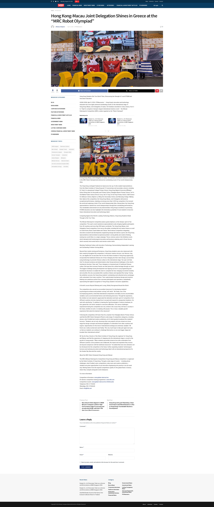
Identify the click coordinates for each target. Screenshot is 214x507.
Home (69, 5)
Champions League (57, 152)
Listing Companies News (58, 128)
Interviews (110, 5)
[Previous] (105, 131)
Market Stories (55, 160)
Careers (156, 1)
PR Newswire (143, 5)
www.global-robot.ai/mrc (101, 377)
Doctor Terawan (56, 155)
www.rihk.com (110, 379)
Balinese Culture (65, 146)
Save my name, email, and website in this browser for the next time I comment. (102, 462)
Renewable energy (56, 166)
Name (82, 447)
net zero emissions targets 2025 (60, 163)
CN (77, 1)
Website (110, 454)
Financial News (77, 5)
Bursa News (54, 105)
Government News (57, 121)
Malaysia (63, 158)
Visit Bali (66, 166)
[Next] (108, 131)
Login (156, 5)
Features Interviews (57, 112)
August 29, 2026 (93, 125)
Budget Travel (63, 149)
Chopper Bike (67, 152)
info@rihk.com (87, 388)
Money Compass (60, 26)
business (71, 149)
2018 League (55, 146)
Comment (83, 426)
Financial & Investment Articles (127, 5)
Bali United (55, 149)
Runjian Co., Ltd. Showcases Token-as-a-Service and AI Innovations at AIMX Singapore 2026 (96, 121)
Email (82, 454)
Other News (100, 5)
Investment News (89, 5)
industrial (64, 155)
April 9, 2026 (70, 26)
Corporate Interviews (58, 108)
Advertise (151, 1)
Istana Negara (55, 158)
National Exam (65, 160)
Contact (161, 1)
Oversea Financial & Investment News (63, 131)
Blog (52, 102)
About (147, 1)
